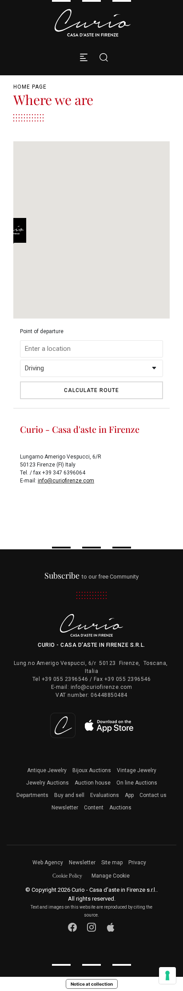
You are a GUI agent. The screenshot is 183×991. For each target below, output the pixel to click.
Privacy (137, 862)
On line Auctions (136, 783)
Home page (30, 87)
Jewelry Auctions (47, 783)
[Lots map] (91, 725)
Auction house (93, 783)
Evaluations (104, 795)
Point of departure (42, 331)
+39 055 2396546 (65, 679)
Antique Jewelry (47, 770)
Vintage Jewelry (136, 770)
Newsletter (65, 807)
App (129, 795)
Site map (112, 862)
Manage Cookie (111, 876)
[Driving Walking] (91, 368)
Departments (32, 795)
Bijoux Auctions (91, 770)
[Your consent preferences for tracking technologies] (167, 975)
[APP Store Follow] (111, 927)
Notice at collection (92, 984)
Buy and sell (69, 795)
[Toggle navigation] (84, 57)
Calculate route (91, 390)
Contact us (153, 795)
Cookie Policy (67, 876)
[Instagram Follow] (92, 927)
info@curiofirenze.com (66, 481)
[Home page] (92, 22)
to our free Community (91, 576)
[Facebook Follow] (72, 927)
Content (93, 807)
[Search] (101, 57)
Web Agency (47, 862)
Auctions (120, 807)
